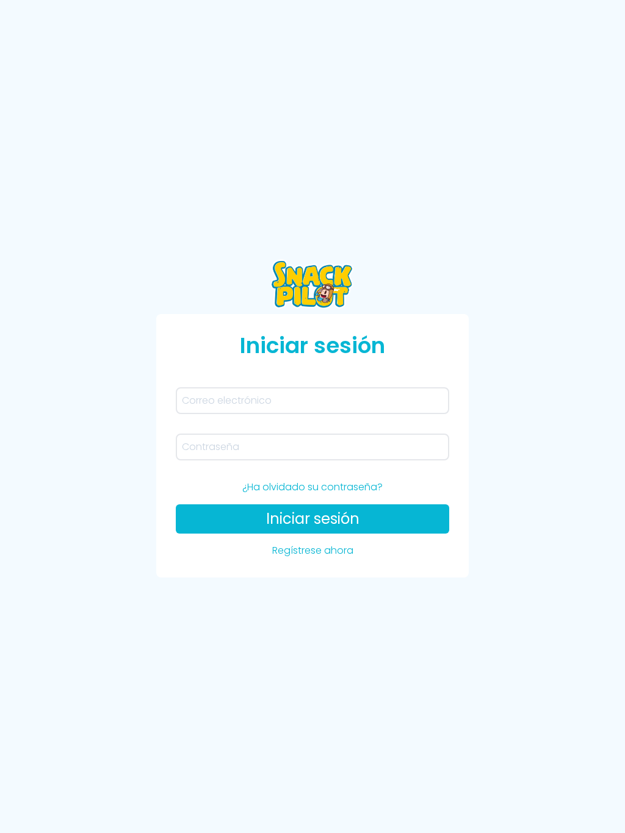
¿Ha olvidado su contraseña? (312, 487)
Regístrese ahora (312, 550)
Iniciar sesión (312, 519)
